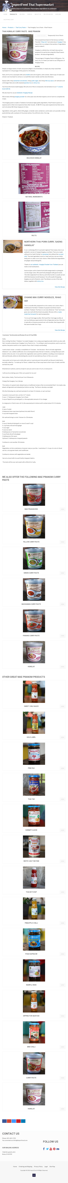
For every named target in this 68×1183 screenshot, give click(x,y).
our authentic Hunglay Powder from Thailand (44, 264)
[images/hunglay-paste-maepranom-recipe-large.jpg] (34, 139)
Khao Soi (44, 42)
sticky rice (36, 83)
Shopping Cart (9, 19)
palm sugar (35, 80)
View (62, 509)
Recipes (22, 14)
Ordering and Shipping (25, 1166)
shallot (28, 74)
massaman (45, 254)
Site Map (52, 1166)
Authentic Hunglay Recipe (24, 93)
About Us (38, 14)
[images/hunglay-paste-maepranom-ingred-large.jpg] (34, 178)
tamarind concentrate (20, 80)
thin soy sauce (49, 80)
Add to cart (41, 35)
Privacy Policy (38, 1166)
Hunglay (59, 42)
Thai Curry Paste (20, 27)
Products (13, 14)
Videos (29, 14)
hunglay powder (19, 96)
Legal (46, 1166)
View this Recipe (60, 287)
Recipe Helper (48, 14)
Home (5, 14)
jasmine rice (27, 83)
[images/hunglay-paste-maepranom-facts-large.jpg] (34, 217)
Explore (58, 14)
